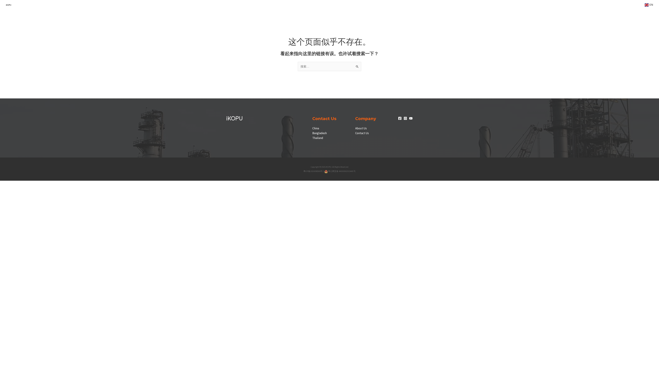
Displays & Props (593, 5)
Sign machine (455, 5)
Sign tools (619, 5)
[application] (465, 5)
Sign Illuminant (507, 5)
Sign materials (565, 5)
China (315, 128)
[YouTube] (411, 118)
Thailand (317, 138)
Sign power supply (536, 5)
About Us (361, 128)
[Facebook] (400, 118)
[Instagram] (405, 118)
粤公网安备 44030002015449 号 (341, 171)
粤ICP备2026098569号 (313, 171)
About (634, 5)
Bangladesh (319, 133)
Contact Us (362, 133)
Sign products (480, 5)
